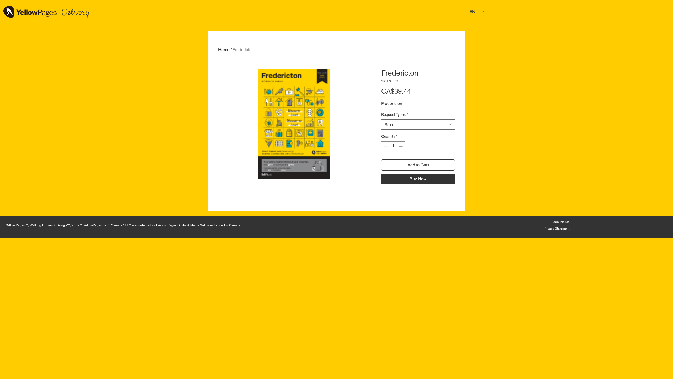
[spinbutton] (393, 146)
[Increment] (401, 146)
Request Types (394, 114)
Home (224, 49)
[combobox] (418, 124)
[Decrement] (385, 146)
